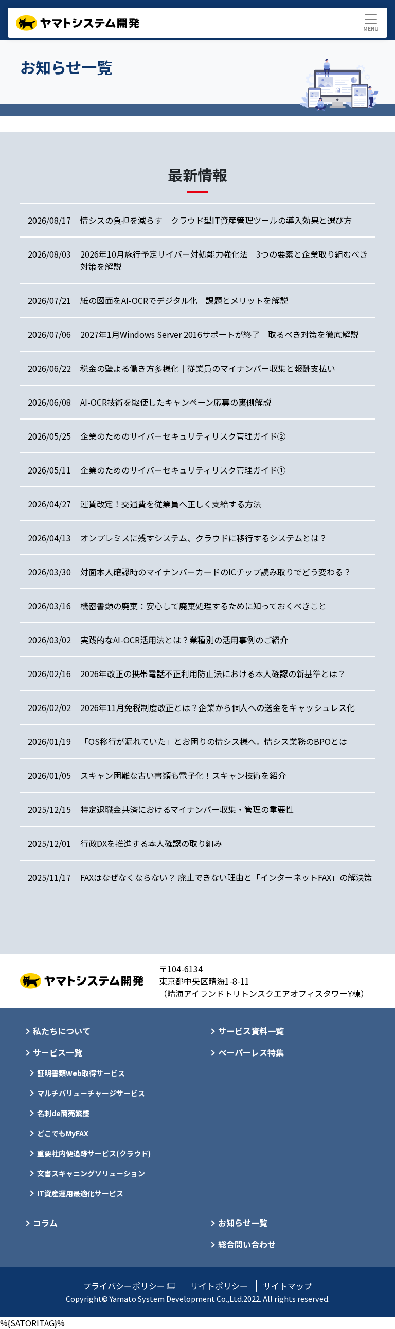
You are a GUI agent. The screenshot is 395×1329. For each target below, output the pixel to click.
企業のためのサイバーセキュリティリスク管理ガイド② (182, 436)
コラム (45, 1222)
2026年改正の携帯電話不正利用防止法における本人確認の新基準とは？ (213, 673)
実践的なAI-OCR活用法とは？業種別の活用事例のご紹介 (184, 639)
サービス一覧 (57, 1052)
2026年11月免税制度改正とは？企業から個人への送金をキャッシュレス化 (217, 707)
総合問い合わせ (247, 1244)
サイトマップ (287, 1286)
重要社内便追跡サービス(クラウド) (94, 1153)
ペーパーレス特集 (251, 1052)
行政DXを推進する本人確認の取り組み (151, 843)
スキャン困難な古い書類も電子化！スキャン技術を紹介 (183, 775)
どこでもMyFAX (62, 1133)
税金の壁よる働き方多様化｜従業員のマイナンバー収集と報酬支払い (207, 368)
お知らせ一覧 (242, 1222)
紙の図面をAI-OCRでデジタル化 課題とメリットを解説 (184, 300)
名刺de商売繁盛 (63, 1113)
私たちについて (62, 1031)
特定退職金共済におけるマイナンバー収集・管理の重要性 (187, 809)
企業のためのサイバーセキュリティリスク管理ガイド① (182, 470)
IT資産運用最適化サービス (80, 1193)
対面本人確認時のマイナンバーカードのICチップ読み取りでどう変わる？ (215, 572)
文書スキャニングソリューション (91, 1173)
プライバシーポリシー (124, 1286)
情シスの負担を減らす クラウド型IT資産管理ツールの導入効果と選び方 (216, 220)
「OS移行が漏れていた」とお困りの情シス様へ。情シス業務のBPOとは (213, 741)
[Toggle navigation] (370, 22)
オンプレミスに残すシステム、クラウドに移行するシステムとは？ (203, 538)
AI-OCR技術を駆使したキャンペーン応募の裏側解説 (175, 402)
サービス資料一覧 (251, 1031)
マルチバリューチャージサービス (91, 1093)
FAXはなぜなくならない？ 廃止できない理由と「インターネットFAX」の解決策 (226, 877)
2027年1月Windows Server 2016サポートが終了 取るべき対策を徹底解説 (219, 334)
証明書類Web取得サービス (81, 1073)
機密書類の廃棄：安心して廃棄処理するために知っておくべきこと (203, 605)
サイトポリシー (219, 1286)
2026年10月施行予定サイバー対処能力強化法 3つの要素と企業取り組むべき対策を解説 (224, 260)
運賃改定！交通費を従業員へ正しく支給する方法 (170, 504)
